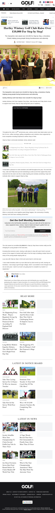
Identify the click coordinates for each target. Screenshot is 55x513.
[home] (4, 9)
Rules (42, 9)
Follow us (42, 87)
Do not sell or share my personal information (27, 497)
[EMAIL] (17, 276)
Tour (36, 9)
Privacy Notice (45, 234)
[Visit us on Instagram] (46, 2)
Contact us (32, 491)
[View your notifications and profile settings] (11, 3)
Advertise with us (47, 494)
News (7, 9)
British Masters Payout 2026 (16, 13)
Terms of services (21, 234)
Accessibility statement (19, 494)
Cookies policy (31, 494)
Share (6, 87)
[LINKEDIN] (15, 276)
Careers (38, 494)
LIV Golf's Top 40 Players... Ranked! (36, 13)
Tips (23, 9)
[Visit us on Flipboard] (52, 2)
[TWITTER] (12, 276)
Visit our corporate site (45, 508)
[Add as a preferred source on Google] (27, 502)
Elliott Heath (21, 42)
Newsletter (50, 87)
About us (8, 491)
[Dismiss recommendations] (53, 17)
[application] (28, 117)
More (48, 9)
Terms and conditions (42, 491)
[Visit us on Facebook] (44, 2)
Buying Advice (16, 9)
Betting (30, 9)
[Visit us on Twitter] (48, 2)
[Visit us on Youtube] (50, 2)
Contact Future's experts (20, 491)
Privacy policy (7, 494)
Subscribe (47, 4)
